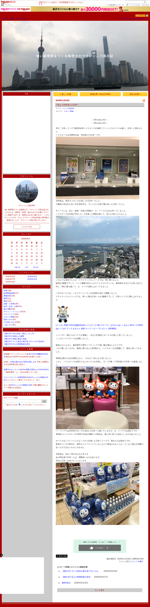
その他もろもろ (10, 322)
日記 (11, 19)
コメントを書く (137, 561)
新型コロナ (8, 319)
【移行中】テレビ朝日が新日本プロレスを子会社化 (24, 341)
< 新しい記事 (65, 94)
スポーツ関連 (9, 317)
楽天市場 (145, 5)
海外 (5, 301)
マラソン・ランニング (12, 312)
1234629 (140, 15)
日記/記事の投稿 (27, 330)
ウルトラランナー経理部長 (14, 377)
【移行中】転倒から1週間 (14, 336)
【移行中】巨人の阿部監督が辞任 (17, 344)
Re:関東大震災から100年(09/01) (36, 370)
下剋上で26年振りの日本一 (67, 105)
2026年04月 (32, 279)
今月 (26, 267)
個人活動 (7, 309)
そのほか (7, 5)
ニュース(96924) (68, 108)
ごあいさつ (8, 325)
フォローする (26, 227)
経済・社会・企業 (11, 306)
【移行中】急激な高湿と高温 (15, 339)
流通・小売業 (9, 304)
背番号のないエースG (12, 370)
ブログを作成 (134, 5)
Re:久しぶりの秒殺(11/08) (22, 385)
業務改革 (7, 296)
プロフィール (21, 19)
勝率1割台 (66, 583)
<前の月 (17, 267)
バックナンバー (26, 273)
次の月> (36, 267)
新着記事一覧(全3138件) (100, 94)
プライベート (9, 314)
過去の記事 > (135, 94)
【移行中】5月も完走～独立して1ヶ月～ (20, 334)
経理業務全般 (9, 293)
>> (115, 5)
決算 (5, 291)
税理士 (6, 298)
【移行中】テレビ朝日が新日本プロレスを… (81, 571)
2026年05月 (32, 276)
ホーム (5, 19)
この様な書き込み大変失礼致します (22, 362)
